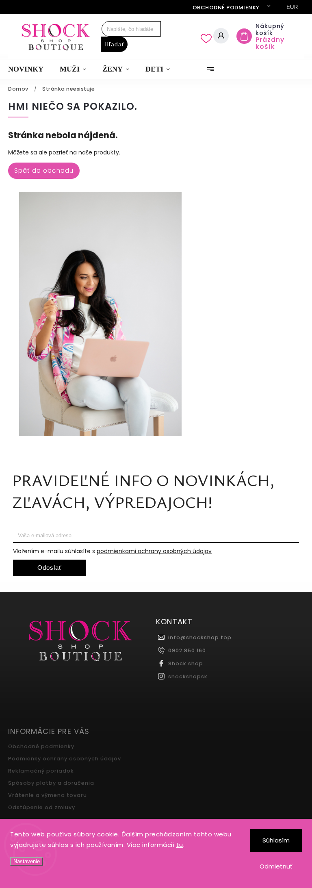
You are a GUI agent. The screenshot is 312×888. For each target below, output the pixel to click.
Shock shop (185, 663)
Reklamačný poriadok (41, 770)
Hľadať (114, 44)
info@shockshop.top (200, 637)
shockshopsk (188, 676)
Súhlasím (276, 840)
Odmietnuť (276, 866)
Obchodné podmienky (226, 7)
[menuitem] (30, 69)
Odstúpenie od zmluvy (41, 807)
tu (179, 844)
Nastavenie (26, 861)
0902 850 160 (187, 650)
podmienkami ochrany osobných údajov (154, 551)
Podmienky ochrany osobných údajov (64, 758)
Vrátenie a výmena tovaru (47, 795)
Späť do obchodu (44, 170)
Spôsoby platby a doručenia (51, 782)
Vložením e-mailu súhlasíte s (112, 551)
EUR (292, 7)
